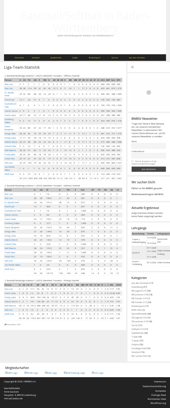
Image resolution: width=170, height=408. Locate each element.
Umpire (135, 344)
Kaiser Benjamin (12, 227)
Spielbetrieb (55, 57)
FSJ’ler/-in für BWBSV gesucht (146, 188)
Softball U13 (137, 329)
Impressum (160, 381)
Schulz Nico (10, 158)
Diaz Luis (9, 88)
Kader (75, 57)
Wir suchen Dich (139, 356)
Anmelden (160, 390)
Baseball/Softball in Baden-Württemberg (86, 21)
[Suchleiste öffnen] (154, 57)
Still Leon (9, 162)
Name (134, 141)
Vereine (135, 352)
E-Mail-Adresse (137, 151)
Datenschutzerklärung (154, 386)
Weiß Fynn (9, 174)
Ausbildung (137, 286)
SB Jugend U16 (138, 317)
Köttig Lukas (10, 137)
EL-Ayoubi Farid (12, 202)
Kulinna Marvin (11, 142)
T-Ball (134, 336)
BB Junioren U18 (139, 294)
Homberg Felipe (12, 223)
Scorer (134, 325)
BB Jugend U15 (138, 290)
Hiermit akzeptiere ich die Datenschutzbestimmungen (143, 162)
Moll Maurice (10, 150)
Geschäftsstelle (139, 313)
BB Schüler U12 (139, 302)
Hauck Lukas (10, 115)
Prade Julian (10, 154)
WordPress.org (158, 403)
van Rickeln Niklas (12, 264)
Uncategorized (138, 348)
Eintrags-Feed (158, 394)
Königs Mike (10, 133)
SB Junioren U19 (139, 321)
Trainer (135, 340)
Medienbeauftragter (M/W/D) (147, 194)
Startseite (19, 57)
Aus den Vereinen (137, 57)
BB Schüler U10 (139, 298)
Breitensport (95, 57)
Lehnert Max (10, 146)
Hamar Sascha (11, 111)
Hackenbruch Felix (13, 210)
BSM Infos (136, 309)
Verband (35, 57)
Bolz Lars (9, 84)
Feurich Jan (9, 99)
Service (114, 57)
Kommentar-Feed (157, 398)
